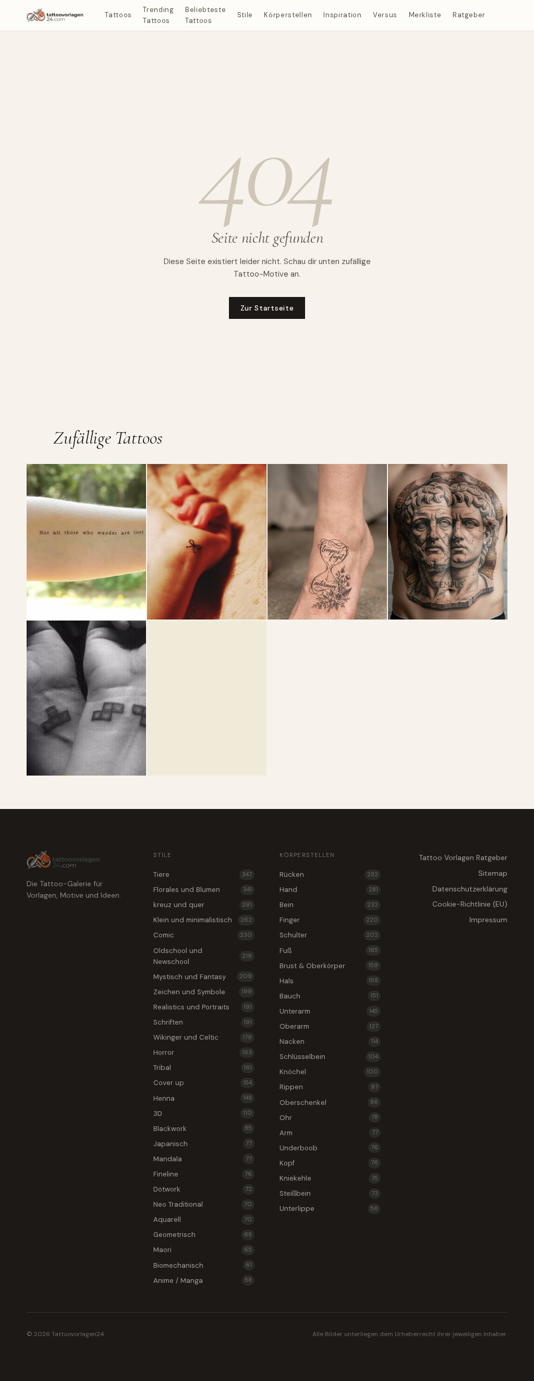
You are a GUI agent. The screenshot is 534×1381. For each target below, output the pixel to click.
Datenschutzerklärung (469, 889)
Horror (202, 1052)
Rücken (329, 874)
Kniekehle (329, 1178)
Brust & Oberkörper (329, 965)
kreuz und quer (202, 904)
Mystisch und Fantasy (202, 976)
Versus (385, 14)
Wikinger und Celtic (202, 1037)
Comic (202, 935)
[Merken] (134, 476)
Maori (202, 1249)
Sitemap (492, 873)
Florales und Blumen (202, 889)
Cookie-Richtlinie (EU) (469, 904)
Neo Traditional (202, 1204)
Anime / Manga (202, 1280)
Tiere (202, 874)
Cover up (202, 1082)
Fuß (329, 950)
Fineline (202, 1174)
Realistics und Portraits (202, 1007)
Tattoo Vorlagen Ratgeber (463, 857)
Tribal (202, 1067)
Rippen (329, 1086)
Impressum (488, 919)
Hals (329, 981)
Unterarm (329, 1011)
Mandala (202, 1158)
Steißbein (329, 1193)
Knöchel (329, 1071)
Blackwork (202, 1128)
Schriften (202, 1022)
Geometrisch (202, 1234)
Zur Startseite (267, 308)
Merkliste (425, 14)
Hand (329, 889)
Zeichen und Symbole (202, 991)
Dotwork (202, 1189)
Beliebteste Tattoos (205, 15)
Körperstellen (288, 14)
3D (202, 1113)
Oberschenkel (329, 1102)
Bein (329, 904)
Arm (329, 1132)
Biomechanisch (202, 1265)
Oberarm (329, 1026)
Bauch (329, 996)
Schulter (329, 935)
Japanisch (202, 1143)
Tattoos (118, 14)
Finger (329, 919)
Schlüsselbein (329, 1056)
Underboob (329, 1148)
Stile (245, 14)
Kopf (329, 1163)
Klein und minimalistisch (202, 919)
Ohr (329, 1117)
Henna (202, 1098)
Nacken (329, 1041)
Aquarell (202, 1219)
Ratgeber (469, 14)
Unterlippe (329, 1208)
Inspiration (342, 14)
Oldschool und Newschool (202, 956)
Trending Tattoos (158, 15)
